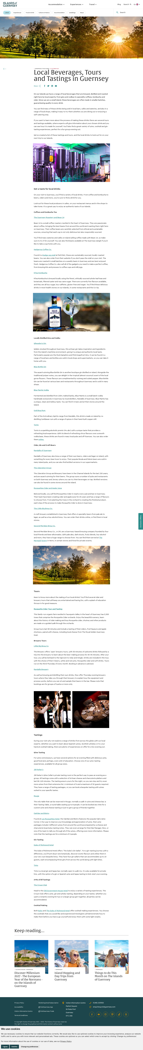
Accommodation (55, 4)
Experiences (75, 4)
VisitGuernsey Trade (47, 1011)
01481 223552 (98, 1003)
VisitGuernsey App (46, 1007)
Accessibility (18, 1007)
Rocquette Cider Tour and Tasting (48, 609)
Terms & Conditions (21, 1015)
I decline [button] (14, 1046)
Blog (119, 4)
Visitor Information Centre (23, 1011)
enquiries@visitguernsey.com (104, 1007)
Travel (92, 4)
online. (41, 440)
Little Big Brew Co (41, 646)
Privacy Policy (65, 1041)
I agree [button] (5, 1046)
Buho (40, 911)
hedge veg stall (49, 255)
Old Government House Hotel (56, 891)
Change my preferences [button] (29, 1046)
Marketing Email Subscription (48, 1003)
